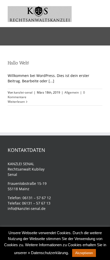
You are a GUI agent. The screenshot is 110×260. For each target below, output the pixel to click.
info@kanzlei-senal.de (27, 208)
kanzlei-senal (23, 92)
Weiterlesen (16, 101)
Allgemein (71, 92)
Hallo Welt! (18, 63)
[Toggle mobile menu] (97, 13)
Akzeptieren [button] (84, 253)
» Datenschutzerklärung (48, 253)
